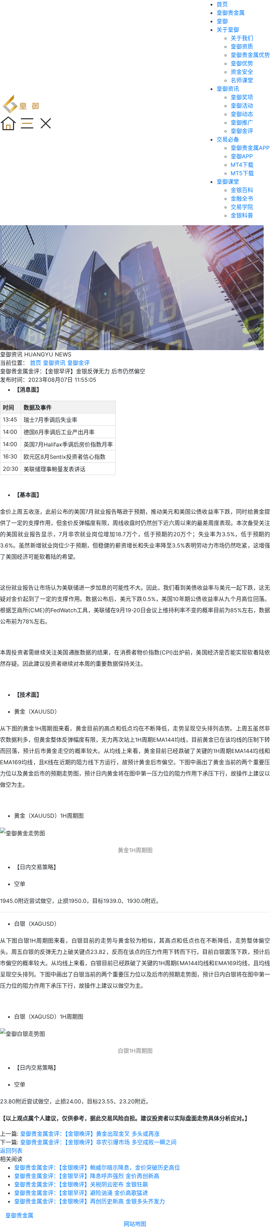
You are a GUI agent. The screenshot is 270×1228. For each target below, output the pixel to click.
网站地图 (135, 1223)
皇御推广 (242, 122)
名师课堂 (242, 80)
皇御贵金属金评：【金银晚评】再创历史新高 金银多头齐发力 (89, 1201)
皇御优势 (242, 63)
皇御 (222, 21)
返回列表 (11, 1150)
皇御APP (242, 156)
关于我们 (242, 38)
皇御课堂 (228, 181)
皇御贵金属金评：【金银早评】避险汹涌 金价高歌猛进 (81, 1192)
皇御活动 (242, 105)
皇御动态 (242, 114)
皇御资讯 (228, 88)
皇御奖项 (242, 97)
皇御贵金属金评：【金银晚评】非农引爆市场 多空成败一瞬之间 (98, 1142)
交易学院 (242, 206)
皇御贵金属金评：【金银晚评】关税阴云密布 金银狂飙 (81, 1184)
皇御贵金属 (231, 12)
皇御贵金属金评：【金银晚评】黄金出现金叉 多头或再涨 (90, 1133)
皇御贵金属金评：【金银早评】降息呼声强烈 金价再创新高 (86, 1175)
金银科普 (242, 215)
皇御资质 (242, 46)
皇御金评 (242, 130)
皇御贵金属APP (250, 147)
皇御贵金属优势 (250, 54)
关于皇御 (228, 29)
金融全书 (242, 198)
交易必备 (228, 139)
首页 (222, 4)
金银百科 (242, 190)
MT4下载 (242, 164)
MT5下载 (242, 173)
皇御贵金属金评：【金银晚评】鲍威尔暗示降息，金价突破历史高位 (97, 1167)
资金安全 (242, 71)
